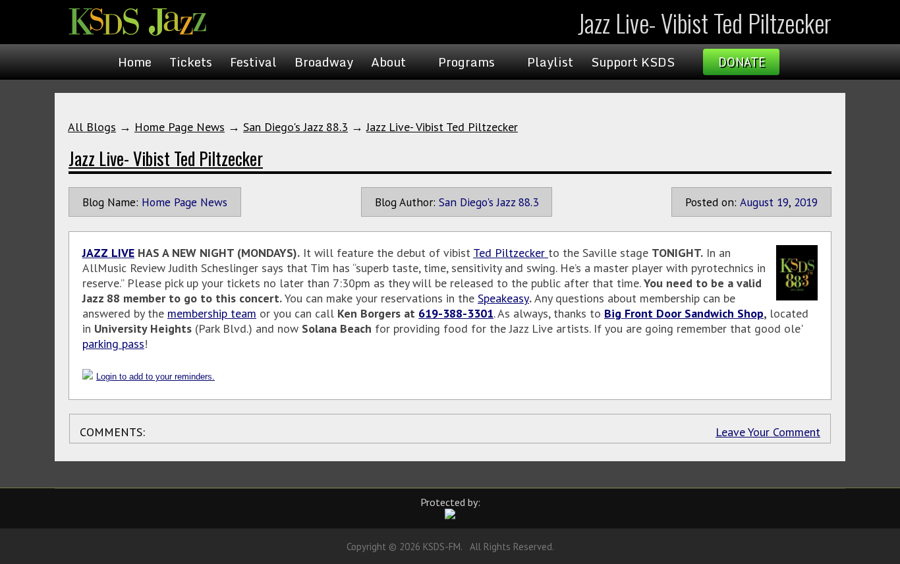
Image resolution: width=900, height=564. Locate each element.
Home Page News (179, 126)
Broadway (324, 62)
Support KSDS (633, 62)
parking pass (113, 343)
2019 (806, 202)
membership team (211, 313)
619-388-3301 (455, 313)
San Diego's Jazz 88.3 (295, 126)
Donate (741, 62)
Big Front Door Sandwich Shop (684, 313)
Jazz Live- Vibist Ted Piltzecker (442, 126)
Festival (253, 62)
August (756, 202)
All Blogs (92, 126)
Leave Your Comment (768, 431)
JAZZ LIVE (108, 252)
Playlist (550, 62)
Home (135, 62)
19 (783, 202)
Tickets (190, 62)
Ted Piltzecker (510, 252)
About (388, 62)
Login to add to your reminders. (155, 376)
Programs (466, 62)
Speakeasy (503, 298)
